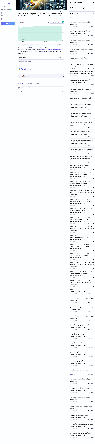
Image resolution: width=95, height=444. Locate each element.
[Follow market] (60, 11)
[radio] (51, 22)
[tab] (21, 83)
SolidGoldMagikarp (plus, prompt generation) (51, 49)
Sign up (8, 23)
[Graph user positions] (48, 22)
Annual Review (34, 44)
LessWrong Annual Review (25, 61)
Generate (61, 57)
